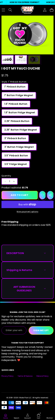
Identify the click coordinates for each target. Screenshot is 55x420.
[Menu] (3, 10)
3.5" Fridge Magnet (15, 164)
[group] (7, 59)
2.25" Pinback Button (16, 121)
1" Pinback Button (14, 86)
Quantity (6, 175)
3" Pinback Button (15, 138)
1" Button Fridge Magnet (18, 95)
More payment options (27, 211)
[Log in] (44, 10)
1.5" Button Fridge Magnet (19, 112)
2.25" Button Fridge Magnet (20, 129)
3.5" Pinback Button (16, 155)
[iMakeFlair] (27, 10)
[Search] (10, 10)
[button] (51, 10)
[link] (49, 416)
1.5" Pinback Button (15, 103)
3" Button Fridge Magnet (19, 146)
